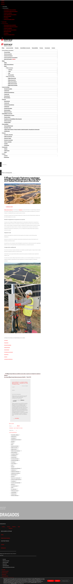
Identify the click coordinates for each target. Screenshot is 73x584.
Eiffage (3, 61)
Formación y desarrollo (8, 134)
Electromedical (11, 74)
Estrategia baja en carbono (9, 115)
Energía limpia (13, 457)
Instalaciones (6, 90)
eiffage (2, 534)
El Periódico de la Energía (8, 352)
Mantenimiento (7, 96)
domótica (12, 441)
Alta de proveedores (8, 54)
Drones (12, 442)
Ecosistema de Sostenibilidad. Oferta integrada (13, 119)
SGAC (12, 487)
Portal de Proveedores (8, 13)
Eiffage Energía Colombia (12, 85)
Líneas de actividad (5, 87)
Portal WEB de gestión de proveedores (10, 11)
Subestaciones (13, 493)
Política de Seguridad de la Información (9, 567)
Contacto (3, 153)
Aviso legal (4, 559)
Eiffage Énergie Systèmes (5, 538)
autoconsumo (13, 436)
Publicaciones (6, 150)
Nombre (13, 390)
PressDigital (6, 342)
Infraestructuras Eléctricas (9, 92)
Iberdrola (20, 209)
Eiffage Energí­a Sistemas (8, 64)
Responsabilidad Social (8, 125)
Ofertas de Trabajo (7, 138)
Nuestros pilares (7, 117)
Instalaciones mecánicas (15, 473)
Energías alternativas (14, 458)
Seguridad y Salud (7, 127)
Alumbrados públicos (15, 434)
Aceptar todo (51, 580)
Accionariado (6, 145)
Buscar (1, 162)
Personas (4, 133)
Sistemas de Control (8, 111)
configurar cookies (33, 582)
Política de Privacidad (6, 560)
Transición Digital (7, 122)
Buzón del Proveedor (7, 16)
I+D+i (12, 465)
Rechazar (57, 580)
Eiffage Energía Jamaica (12, 83)
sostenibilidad (13, 492)
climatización (13, 438)
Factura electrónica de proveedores (10, 14)
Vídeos (5, 152)
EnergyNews (6, 354)
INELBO (12, 466)
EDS (9, 73)
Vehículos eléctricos (14, 495)
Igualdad (6, 143)
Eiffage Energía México (12, 81)
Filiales (5, 66)
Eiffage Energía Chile (12, 78)
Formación (13, 462)
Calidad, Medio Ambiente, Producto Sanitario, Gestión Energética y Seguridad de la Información (21, 129)
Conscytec (10, 69)
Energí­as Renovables (8, 88)
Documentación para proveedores (10, 9)
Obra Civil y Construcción (15, 477)
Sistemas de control (14, 490)
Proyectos (4, 99)
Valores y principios (7, 141)
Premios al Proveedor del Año (9, 19)
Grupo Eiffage (13, 463)
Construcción (6, 94)
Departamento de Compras (16, 439)
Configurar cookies (65, 580)
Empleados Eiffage (14, 454)
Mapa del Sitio (5, 563)
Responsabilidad (5, 124)
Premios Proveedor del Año (16, 479)
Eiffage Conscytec (14, 447)
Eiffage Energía (13, 449)
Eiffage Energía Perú (12, 80)
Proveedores (6, 17)
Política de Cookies (5, 562)
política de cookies (13, 583)
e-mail (13, 387)
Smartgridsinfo (6, 349)
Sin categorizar (13, 489)
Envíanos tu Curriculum (8, 140)
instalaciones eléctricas (15, 471)
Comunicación (4, 147)
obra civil (12, 476)
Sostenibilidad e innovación (7, 113)
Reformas (13, 484)
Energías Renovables (8, 108)
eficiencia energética (14, 446)
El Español (6, 340)
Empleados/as (13, 455)
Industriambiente (7, 347)
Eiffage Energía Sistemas (8, 209)
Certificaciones (7, 131)
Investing (5, 356)
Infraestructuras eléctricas (9, 104)
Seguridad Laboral (14, 485)
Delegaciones (6, 157)
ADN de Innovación (7, 120)
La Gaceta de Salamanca (8, 359)
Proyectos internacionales (15, 482)
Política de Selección (8, 136)
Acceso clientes (4, 6)
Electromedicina (7, 97)
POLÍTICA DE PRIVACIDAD (16, 394)
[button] (1, 161)
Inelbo (9, 71)
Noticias (5, 148)
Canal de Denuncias (6, 565)
